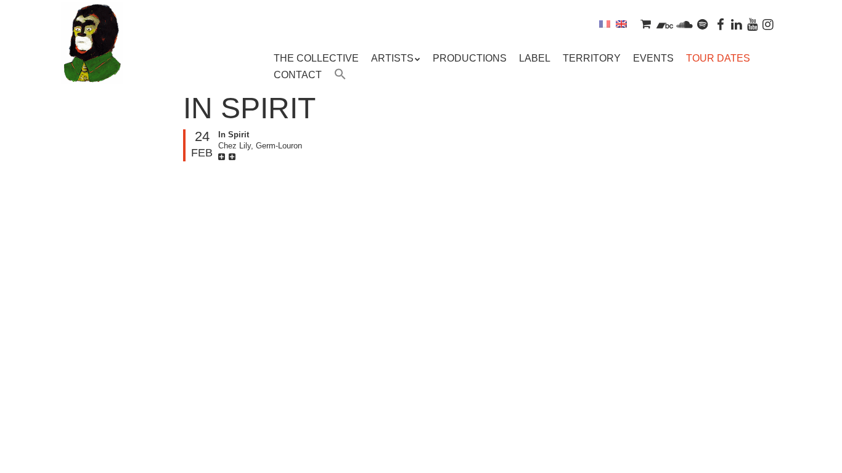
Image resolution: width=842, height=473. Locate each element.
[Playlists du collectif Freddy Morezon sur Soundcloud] (684, 23)
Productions (470, 58)
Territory (592, 58)
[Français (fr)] (604, 23)
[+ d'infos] (223, 156)
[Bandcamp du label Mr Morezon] (665, 23)
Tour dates (718, 58)
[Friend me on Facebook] (721, 23)
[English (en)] (621, 23)
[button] (340, 76)
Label (534, 58)
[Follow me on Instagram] (768, 23)
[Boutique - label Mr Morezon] (645, 23)
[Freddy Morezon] (92, 61)
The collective (316, 58)
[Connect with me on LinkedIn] (737, 23)
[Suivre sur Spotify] (703, 23)
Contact (298, 75)
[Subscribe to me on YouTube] (753, 23)
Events (653, 58)
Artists (392, 58)
